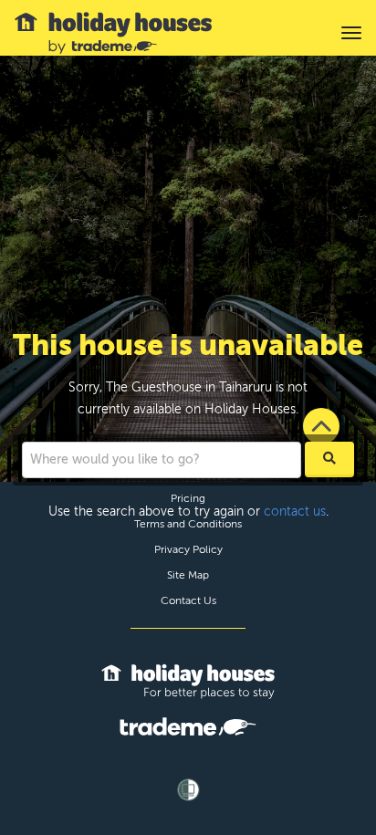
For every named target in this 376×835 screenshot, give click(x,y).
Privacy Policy (188, 549)
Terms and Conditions (188, 523)
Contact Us (188, 600)
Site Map (188, 575)
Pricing (188, 498)
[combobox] (161, 460)
